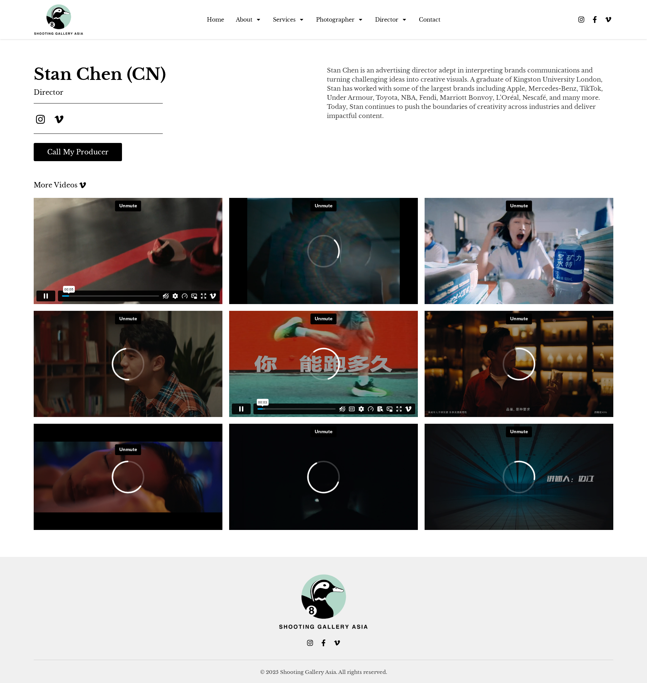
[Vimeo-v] (608, 19)
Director (386, 19)
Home (215, 19)
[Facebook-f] (595, 19)
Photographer (335, 19)
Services (284, 19)
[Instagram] (581, 19)
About (244, 19)
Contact (429, 19)
